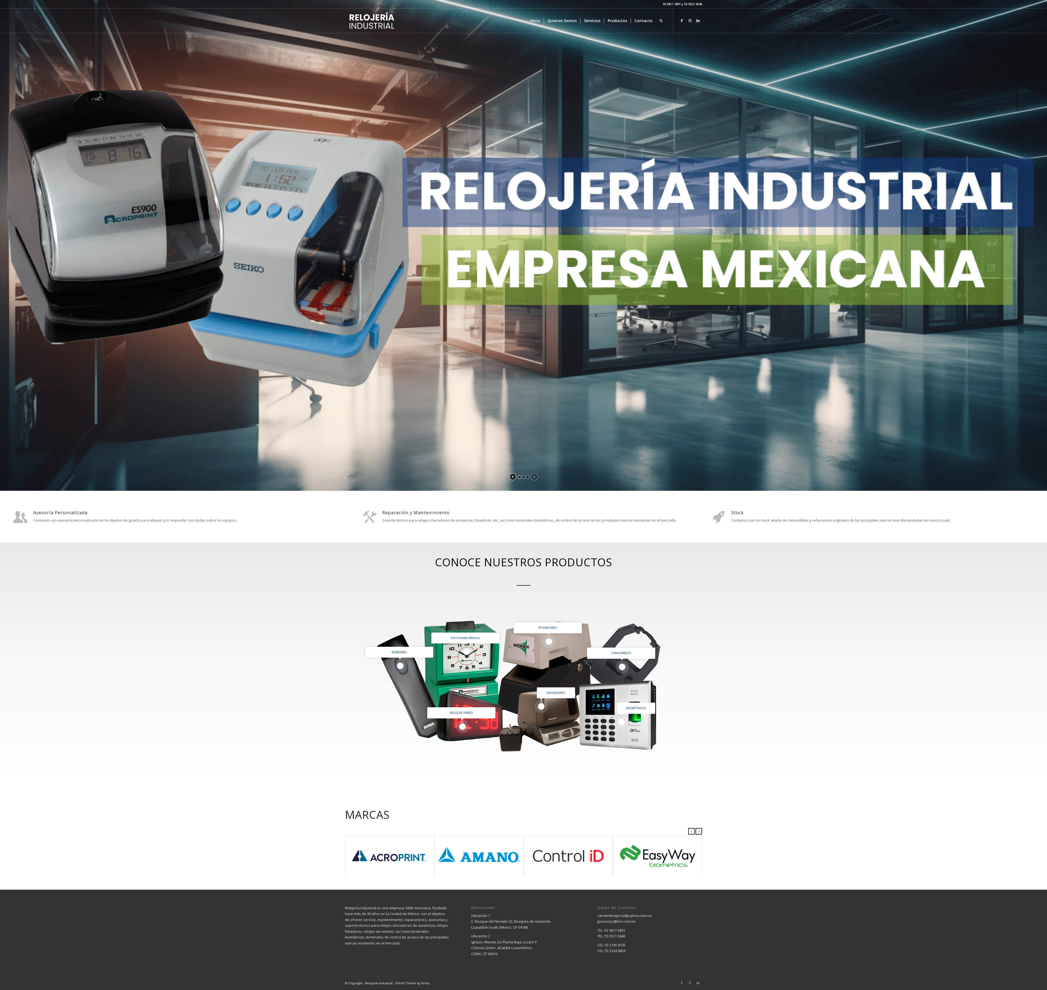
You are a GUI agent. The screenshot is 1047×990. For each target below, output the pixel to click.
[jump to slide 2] (523, 477)
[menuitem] (535, 20)
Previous (691, 831)
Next (699, 831)
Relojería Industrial (379, 983)
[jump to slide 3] (527, 477)
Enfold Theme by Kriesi (412, 983)
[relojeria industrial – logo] (371, 20)
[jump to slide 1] (520, 477)
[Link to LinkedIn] (698, 20)
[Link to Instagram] (690, 20)
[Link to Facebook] (682, 20)
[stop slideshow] (534, 476)
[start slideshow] (512, 476)
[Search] (661, 20)
